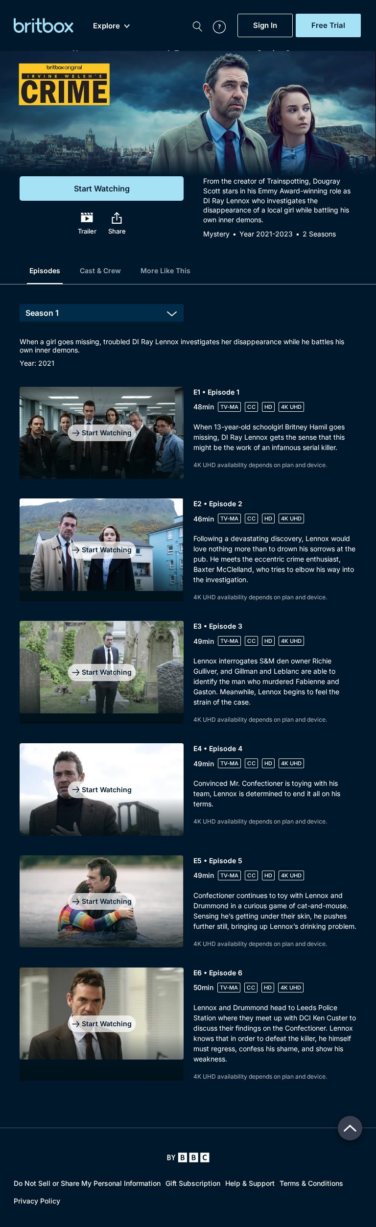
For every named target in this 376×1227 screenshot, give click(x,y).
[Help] (214, 25)
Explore (106, 26)
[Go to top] (350, 1128)
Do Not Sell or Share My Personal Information (87, 1183)
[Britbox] (43, 25)
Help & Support (250, 1183)
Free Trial (328, 25)
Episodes (44, 270)
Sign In (265, 25)
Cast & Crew (100, 270)
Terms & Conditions (311, 1183)
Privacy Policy (37, 1201)
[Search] (197, 25)
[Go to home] (188, 1157)
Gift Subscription (192, 1183)
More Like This (165, 270)
